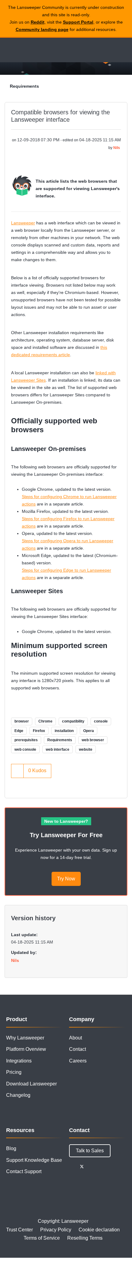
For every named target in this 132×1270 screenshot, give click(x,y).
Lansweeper (23, 222)
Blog (11, 1148)
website (85, 749)
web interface (57, 749)
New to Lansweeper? (66, 821)
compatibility (73, 721)
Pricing (13, 1072)
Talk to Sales (90, 1150)
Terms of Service (42, 1238)
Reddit (38, 22)
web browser (93, 740)
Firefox (39, 731)
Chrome (45, 721)
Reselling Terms (85, 1238)
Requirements (24, 86)
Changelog (18, 1095)
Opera (88, 731)
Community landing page (42, 29)
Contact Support (23, 1171)
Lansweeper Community (34, 50)
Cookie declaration (99, 1229)
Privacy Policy (55, 1229)
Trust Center (19, 1229)
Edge (18, 731)
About (75, 1037)
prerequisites (26, 740)
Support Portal (78, 22)
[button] (22, 185)
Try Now (66, 878)
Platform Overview (26, 1049)
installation (64, 731)
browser (21, 721)
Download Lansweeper (31, 1083)
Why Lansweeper (25, 1037)
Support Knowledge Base (34, 1160)
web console (25, 749)
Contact (77, 1049)
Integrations (19, 1060)
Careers (78, 1060)
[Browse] (9, 50)
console (101, 721)
